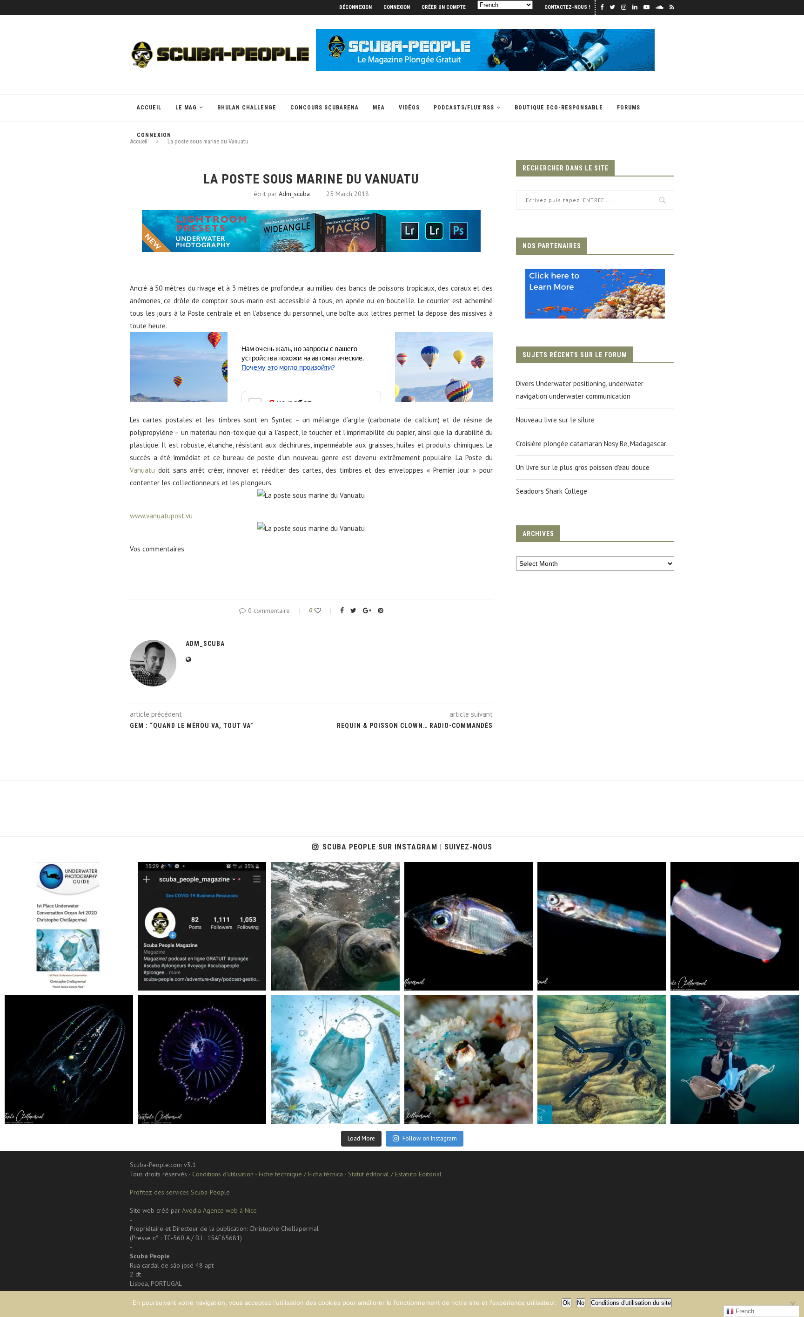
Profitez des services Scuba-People (180, 1192)
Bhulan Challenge (246, 107)
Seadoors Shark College (551, 491)
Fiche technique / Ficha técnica (301, 1174)
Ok (566, 1302)
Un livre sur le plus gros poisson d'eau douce (583, 467)
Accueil (149, 107)
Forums (628, 107)
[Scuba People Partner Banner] (595, 275)
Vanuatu (142, 470)
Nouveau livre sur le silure (555, 419)
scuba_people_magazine (47, 871)
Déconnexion (355, 7)
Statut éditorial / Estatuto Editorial (395, 1174)
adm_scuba (294, 194)
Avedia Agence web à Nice (219, 1210)
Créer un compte (444, 7)
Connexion (396, 7)
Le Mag (186, 107)
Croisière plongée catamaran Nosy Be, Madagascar (591, 443)
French (744, 1311)
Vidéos (409, 107)
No (580, 1302)
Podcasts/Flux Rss (464, 107)
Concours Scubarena (324, 107)
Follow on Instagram (429, 1138)
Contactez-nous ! (567, 7)
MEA (379, 107)
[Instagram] (121, 979)
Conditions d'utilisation (223, 1174)
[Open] (69, 926)
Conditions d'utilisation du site (631, 1302)
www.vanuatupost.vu (161, 515)
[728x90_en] (311, 216)
